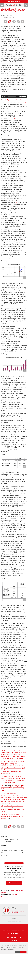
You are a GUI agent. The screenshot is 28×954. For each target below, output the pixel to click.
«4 (2, 776)
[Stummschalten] (21, 96)
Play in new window (13, 100)
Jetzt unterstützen (14, 883)
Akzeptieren (23, 952)
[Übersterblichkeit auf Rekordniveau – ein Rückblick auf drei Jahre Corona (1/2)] (22, 22)
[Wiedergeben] (3, 96)
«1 (2, 751)
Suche (26, 5)
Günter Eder (11, 17)
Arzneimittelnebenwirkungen (9, 848)
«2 (2, 761)
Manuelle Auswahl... (5, 952)
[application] (14, 96)
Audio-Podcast (5, 839)
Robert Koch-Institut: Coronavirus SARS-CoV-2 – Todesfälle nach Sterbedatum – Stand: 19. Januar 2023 (12, 763)
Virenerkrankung (5, 855)
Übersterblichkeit (5, 850)
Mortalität (20, 850)
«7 (2, 806)
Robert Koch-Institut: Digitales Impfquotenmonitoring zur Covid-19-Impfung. (12, 816)
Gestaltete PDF (14, 839)
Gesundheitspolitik (6, 841)
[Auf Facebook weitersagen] (14, 22)
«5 (2, 785)
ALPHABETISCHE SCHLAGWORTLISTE (14, 930)
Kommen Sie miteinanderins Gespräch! (17, 911)
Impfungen (14, 850)
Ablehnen (17, 952)
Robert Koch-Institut (6, 853)
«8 (2, 814)
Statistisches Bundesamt (19, 853)
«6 (2, 793)
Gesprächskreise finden (14, 921)
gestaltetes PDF (22, 103)
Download (23, 100)
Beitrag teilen (5, 21)
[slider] (24, 96)
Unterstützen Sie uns (14, 1)
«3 (2, 768)
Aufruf (14, 918)
